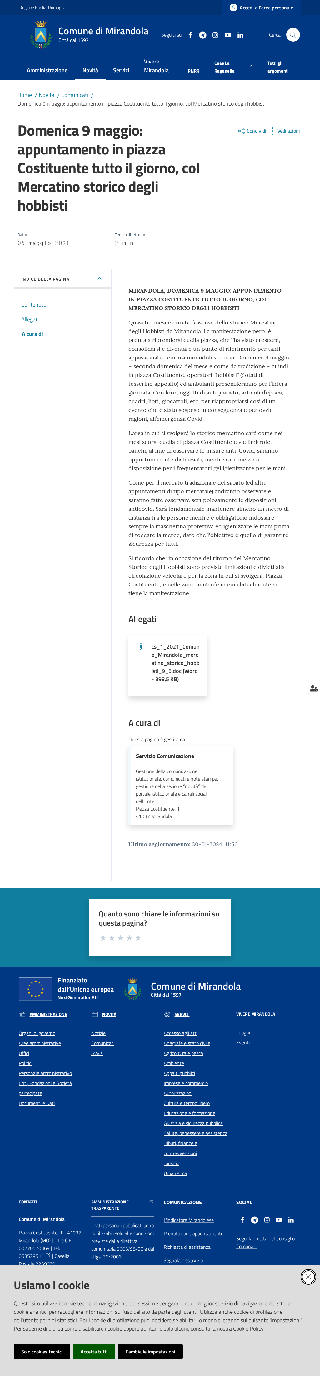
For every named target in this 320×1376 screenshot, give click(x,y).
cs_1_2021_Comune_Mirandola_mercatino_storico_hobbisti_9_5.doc (176, 662)
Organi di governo (37, 1033)
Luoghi (243, 1032)
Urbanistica (175, 1173)
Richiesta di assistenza (187, 1247)
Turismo (171, 1163)
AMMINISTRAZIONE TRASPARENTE (110, 1205)
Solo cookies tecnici (42, 1351)
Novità (46, 95)
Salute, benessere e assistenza (196, 1133)
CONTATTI (28, 1202)
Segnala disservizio (183, 1260)
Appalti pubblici (179, 1073)
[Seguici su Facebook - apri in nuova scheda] (188, 34)
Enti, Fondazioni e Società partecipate (45, 1088)
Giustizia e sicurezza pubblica (193, 1123)
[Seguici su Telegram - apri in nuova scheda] (200, 34)
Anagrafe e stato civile (187, 1043)
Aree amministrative (40, 1043)
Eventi (243, 1042)
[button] (293, 34)
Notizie (98, 1033)
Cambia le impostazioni (150, 1351)
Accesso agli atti (181, 1033)
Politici (25, 1063)
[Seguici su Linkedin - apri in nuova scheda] (238, 34)
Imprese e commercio (186, 1083)
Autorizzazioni (178, 1093)
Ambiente (174, 1063)
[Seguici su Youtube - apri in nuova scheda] (225, 34)
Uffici (24, 1053)
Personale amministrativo (45, 1073)
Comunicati (74, 95)
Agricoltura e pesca (183, 1053)
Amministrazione (48, 1014)
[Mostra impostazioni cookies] (314, 688)
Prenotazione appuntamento (193, 1233)
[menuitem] (47, 70)
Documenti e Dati (37, 1103)
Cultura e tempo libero (187, 1103)
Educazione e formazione (189, 1113)
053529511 (31, 1256)
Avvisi (97, 1053)
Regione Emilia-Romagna (42, 7)
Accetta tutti (94, 1351)
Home (25, 95)
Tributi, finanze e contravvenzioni (180, 1148)
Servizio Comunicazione (165, 756)
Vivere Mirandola (255, 1014)
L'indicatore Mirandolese (189, 1220)
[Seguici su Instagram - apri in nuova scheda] (213, 34)
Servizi (182, 1014)
